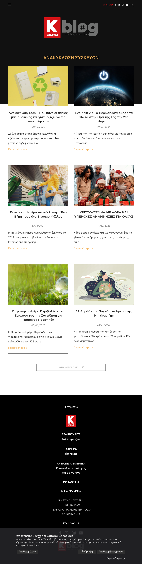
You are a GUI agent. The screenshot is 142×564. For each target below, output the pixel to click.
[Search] (132, 5)
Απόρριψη (87, 551)
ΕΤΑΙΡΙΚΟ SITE (71, 434)
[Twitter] (119, 5)
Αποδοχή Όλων (27, 552)
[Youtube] (127, 5)
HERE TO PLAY (71, 505)
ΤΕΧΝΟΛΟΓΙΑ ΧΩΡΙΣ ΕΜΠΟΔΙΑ (71, 509)
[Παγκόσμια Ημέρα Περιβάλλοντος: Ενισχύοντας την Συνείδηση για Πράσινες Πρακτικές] (38, 284)
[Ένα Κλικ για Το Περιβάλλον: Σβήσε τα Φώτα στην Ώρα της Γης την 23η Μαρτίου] (104, 86)
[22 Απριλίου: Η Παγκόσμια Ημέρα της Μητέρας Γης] (104, 284)
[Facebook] (115, 5)
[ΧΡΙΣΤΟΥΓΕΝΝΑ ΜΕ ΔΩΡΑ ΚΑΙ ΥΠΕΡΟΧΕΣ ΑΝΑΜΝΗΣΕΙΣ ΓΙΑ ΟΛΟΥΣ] (104, 185)
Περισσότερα (114, 558)
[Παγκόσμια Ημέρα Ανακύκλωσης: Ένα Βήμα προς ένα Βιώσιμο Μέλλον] (38, 185)
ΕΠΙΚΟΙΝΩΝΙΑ (71, 514)
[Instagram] (123, 5)
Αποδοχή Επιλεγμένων (111, 552)
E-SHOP (108, 5)
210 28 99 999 (71, 473)
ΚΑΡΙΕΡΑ (71, 449)
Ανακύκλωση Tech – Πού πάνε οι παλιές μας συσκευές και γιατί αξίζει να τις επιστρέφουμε (38, 117)
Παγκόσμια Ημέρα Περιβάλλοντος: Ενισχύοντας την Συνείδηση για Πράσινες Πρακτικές (38, 316)
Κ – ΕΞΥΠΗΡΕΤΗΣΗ (71, 500)
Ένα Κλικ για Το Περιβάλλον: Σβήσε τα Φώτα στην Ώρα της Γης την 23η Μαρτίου (104, 117)
